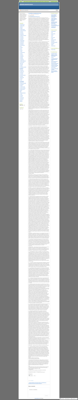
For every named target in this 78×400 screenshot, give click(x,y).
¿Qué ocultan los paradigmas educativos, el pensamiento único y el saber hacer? (36, 1)
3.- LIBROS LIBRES (22, 25)
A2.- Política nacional (22, 29)
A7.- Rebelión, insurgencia (23, 35)
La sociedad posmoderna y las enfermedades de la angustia (54, 59)
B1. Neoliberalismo (22, 40)
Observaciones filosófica (54, 42)
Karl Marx (52, 57)
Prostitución (21, 101)
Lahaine (52, 38)
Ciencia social (21, 63)
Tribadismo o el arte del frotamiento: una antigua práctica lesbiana (54, 55)
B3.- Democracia (22, 42)
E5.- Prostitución (22, 84)
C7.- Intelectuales (22, 59)
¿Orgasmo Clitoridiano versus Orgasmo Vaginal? (35, 382)
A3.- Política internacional (23, 30)
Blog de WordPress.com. (37, 398)
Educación (21, 90)
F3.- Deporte (21, 96)
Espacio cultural (53, 33)
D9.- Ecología (21, 76)
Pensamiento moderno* (54, 53)
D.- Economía (21, 64)
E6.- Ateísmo (21, 85)
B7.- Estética (21, 47)
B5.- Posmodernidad (22, 45)
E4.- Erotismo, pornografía (23, 83)
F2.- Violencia (21, 95)
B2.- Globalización (22, 41)
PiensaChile (52, 43)
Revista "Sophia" (53, 49)
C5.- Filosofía (21, 57)
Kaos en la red (53, 37)
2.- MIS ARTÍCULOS (22, 24)
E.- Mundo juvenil (22, 77)
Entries (22, 10)
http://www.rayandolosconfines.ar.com (35, 16)
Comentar (46, 395)
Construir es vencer (54, 1)
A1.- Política (21, 28)
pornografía (21, 100)
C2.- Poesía (21, 53)
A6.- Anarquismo (22, 34)
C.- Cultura (21, 51)
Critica (52, 32)
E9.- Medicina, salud (22, 89)
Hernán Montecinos (26, 4)
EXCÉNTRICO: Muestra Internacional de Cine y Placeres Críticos (54, 23)
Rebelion (52, 44)
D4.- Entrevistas (21, 70)
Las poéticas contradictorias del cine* (34, 13)
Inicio (21, 1)
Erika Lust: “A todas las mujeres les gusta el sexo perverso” (54, 71)
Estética (20, 91)
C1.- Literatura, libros (22, 52)
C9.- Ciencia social (22, 62)
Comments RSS (26, 10)
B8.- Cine (32, 380)
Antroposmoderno (53, 31)
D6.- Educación (21, 72)
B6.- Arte (21, 46)
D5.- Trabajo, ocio (22, 71)
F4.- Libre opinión (22, 97)
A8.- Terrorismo (21, 36)
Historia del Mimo (53, 67)
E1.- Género (21, 78)
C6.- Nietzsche (21, 58)
